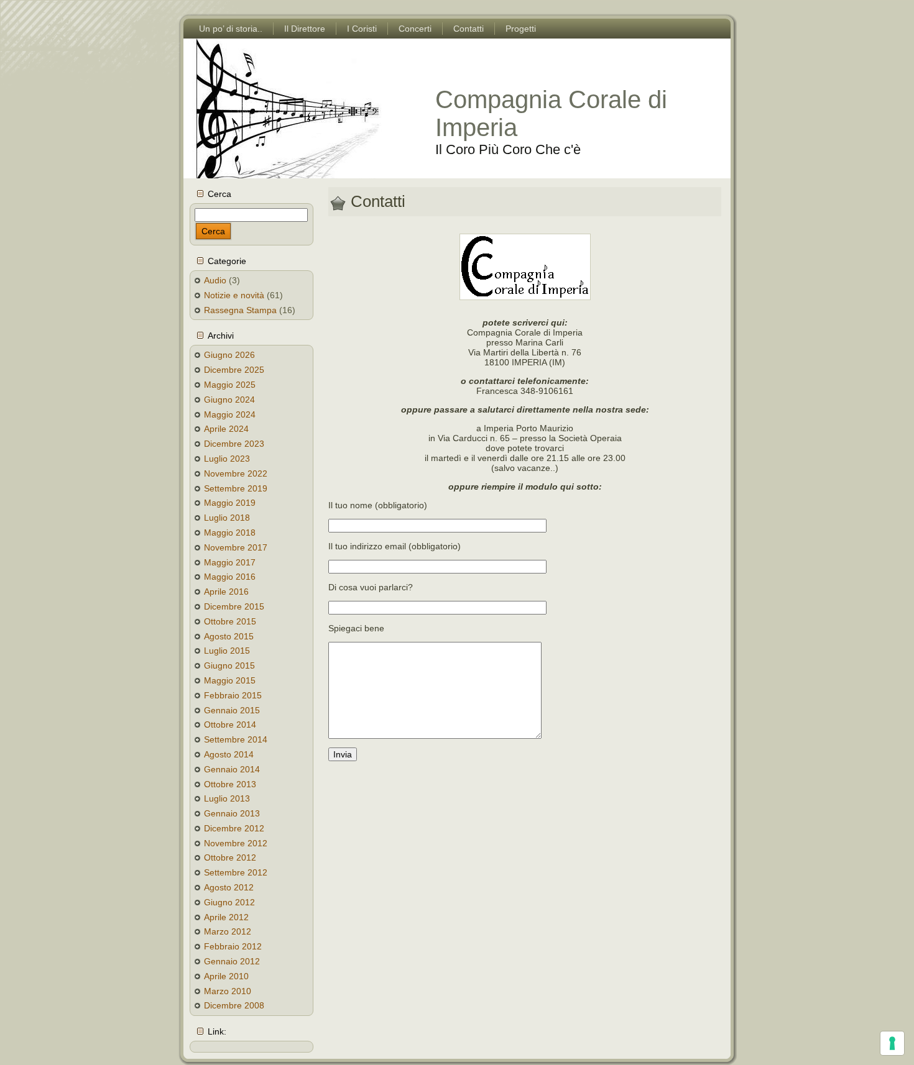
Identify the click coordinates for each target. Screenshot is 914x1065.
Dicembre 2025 (234, 370)
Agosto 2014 (229, 754)
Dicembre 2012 (234, 828)
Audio (215, 280)
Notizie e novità (234, 295)
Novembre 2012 (235, 843)
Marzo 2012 (227, 931)
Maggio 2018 (230, 532)
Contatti (378, 201)
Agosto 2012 (229, 887)
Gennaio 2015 (232, 710)
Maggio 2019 (230, 503)
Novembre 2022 (235, 473)
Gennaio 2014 (232, 769)
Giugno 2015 (229, 665)
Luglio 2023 (227, 459)
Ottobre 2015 (230, 621)
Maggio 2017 (230, 562)
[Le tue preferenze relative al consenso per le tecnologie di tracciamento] (892, 1043)
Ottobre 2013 (230, 784)
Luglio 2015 (227, 651)
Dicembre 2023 (234, 444)
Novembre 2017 (235, 547)
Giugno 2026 (229, 355)
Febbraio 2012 (233, 946)
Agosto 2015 (229, 636)
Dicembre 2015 (234, 606)
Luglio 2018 (227, 518)
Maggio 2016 (230, 577)
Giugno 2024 (229, 400)
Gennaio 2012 (232, 961)
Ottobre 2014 (230, 724)
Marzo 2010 (227, 991)
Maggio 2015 (230, 680)
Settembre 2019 (235, 488)
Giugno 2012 (229, 902)
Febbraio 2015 (233, 695)
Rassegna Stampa (240, 310)
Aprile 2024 (226, 429)
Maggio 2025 (230, 385)
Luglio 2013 (227, 798)
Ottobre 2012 (230, 857)
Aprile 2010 (226, 976)
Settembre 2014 (235, 739)
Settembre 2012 (235, 872)
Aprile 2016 (226, 591)
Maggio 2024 (230, 414)
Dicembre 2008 (234, 1005)
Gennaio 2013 (232, 813)
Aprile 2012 (226, 917)
